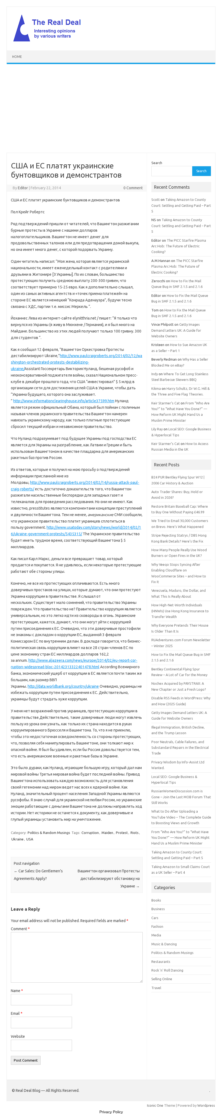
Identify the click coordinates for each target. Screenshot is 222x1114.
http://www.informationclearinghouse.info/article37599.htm (63, 401)
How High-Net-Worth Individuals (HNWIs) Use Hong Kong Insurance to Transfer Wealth (180, 610)
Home (17, 56)
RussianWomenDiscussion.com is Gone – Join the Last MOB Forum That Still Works (181, 796)
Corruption (90, 832)
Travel (156, 988)
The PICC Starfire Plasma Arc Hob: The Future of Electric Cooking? (178, 246)
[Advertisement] (111, 108)
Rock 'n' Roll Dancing (167, 970)
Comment (20, 929)
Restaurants (160, 961)
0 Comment (133, 188)
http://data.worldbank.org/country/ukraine (63, 686)
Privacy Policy (111, 1112)
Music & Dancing (164, 944)
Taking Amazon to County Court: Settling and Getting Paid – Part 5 (181, 205)
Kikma (156, 388)
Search (156, 163)
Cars (154, 918)
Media (156, 935)
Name (17, 991)
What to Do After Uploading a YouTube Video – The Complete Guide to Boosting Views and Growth (181, 817)
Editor (23, 188)
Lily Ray (157, 429)
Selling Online (161, 979)
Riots (134, 832)
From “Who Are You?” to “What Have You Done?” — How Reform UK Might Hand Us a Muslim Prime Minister (180, 837)
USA (29, 839)
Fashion (157, 926)
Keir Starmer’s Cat (165, 403)
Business (158, 909)
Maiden (107, 832)
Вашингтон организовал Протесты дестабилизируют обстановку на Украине (109, 878)
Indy (154, 374)
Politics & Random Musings (49, 832)
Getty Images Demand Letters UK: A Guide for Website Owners (176, 330)
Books (156, 900)
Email (16, 1013)
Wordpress (206, 1105)
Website (18, 1036)
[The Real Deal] (49, 41)
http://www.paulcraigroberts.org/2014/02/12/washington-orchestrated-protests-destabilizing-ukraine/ (76, 362)
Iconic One (155, 1105)
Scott (155, 199)
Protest (122, 832)
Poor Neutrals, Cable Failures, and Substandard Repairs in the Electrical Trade (180, 747)
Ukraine (17, 839)
